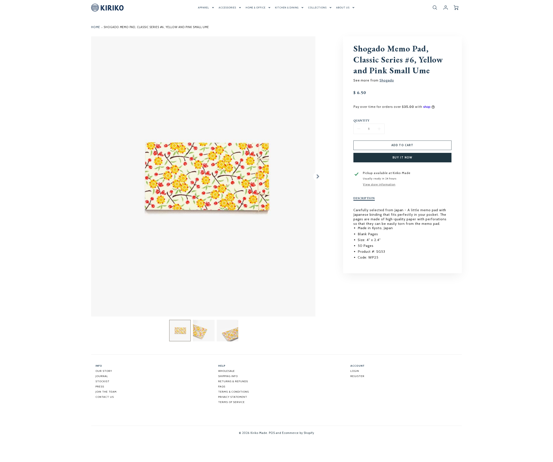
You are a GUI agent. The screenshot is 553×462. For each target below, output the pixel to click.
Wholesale (226, 370)
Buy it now (402, 157)
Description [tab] (364, 198)
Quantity (361, 120)
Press (99, 386)
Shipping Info (228, 376)
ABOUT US (343, 7)
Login (354, 370)
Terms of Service (231, 402)
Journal (101, 376)
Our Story (103, 370)
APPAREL (203, 7)
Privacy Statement (232, 396)
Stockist (102, 381)
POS (272, 433)
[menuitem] (206, 7)
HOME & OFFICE (255, 7)
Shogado (387, 80)
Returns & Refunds (233, 381)
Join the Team (105, 391)
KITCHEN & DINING (287, 7)
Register (357, 376)
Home (95, 27)
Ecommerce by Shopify (298, 433)
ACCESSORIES (227, 7)
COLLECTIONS (317, 7)
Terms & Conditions (233, 391)
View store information (379, 184)
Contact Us (104, 396)
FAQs (221, 386)
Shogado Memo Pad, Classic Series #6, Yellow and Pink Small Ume (156, 27)
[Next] (317, 176)
